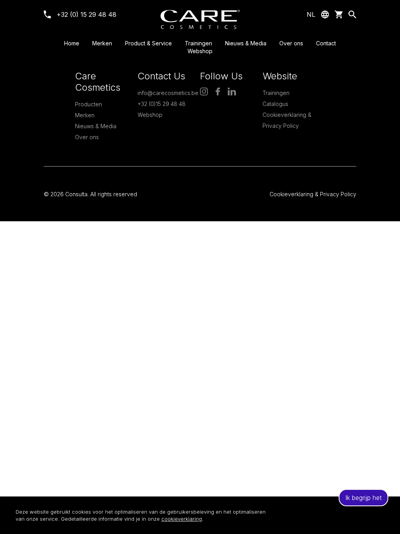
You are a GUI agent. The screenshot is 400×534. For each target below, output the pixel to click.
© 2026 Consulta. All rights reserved (90, 194)
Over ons (291, 43)
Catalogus (275, 103)
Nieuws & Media (245, 43)
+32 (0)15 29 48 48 (162, 103)
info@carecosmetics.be (168, 93)
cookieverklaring (181, 519)
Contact (326, 43)
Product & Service (148, 43)
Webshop (200, 51)
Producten (88, 104)
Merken (102, 43)
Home (71, 43)
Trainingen (198, 43)
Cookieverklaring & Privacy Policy (313, 194)
